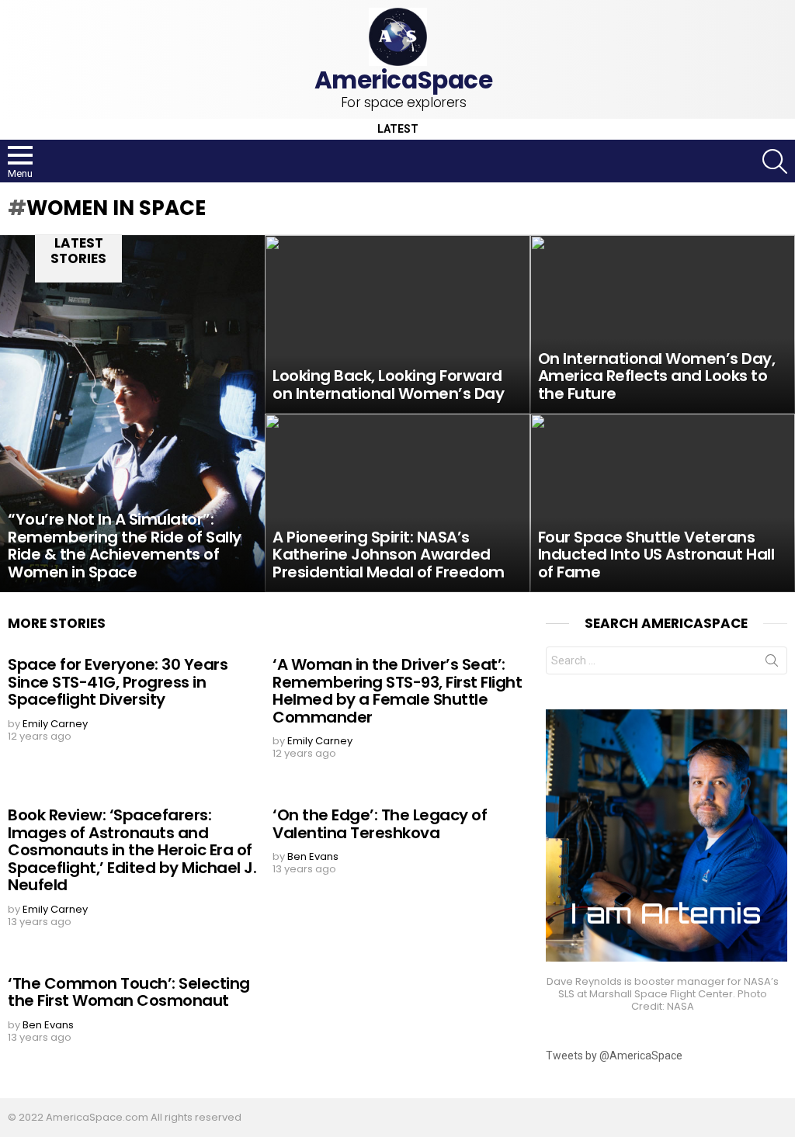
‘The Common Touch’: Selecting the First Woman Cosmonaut (129, 992)
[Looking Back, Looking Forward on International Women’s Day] (397, 324)
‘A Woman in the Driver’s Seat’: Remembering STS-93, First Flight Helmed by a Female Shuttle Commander (397, 690)
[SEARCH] (774, 161)
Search (771, 663)
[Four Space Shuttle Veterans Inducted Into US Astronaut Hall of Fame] (662, 503)
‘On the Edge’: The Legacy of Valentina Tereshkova (380, 824)
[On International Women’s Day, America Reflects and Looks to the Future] (662, 324)
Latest (397, 129)
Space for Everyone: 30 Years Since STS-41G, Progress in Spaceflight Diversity (117, 681)
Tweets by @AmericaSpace (614, 1055)
